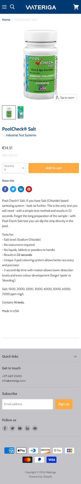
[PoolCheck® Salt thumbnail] (9, 112)
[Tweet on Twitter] (13, 189)
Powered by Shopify (40, 476)
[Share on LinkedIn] (21, 189)
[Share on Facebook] (5, 189)
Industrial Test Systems (21, 135)
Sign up (63, 404)
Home (6, 20)
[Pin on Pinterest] (29, 189)
